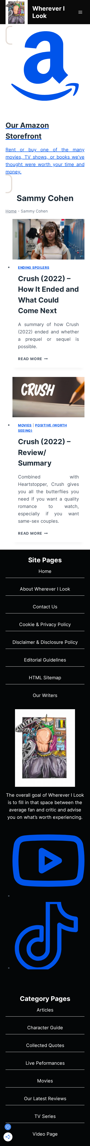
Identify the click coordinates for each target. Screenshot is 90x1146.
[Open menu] (80, 12)
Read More (33, 358)
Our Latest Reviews (45, 1098)
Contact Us (45, 606)
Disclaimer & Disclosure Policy (45, 642)
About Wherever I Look (45, 589)
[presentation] (48, 239)
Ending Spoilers (33, 267)
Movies (25, 425)
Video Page (45, 1134)
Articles (45, 1010)
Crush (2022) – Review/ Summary (44, 452)
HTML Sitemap (45, 677)
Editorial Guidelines (45, 660)
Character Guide (45, 1027)
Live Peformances (45, 1063)
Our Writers (45, 695)
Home (11, 211)
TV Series (45, 1116)
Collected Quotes (45, 1045)
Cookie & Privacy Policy (45, 624)
